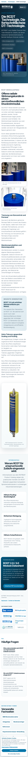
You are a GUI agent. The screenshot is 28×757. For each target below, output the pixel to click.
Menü (22, 7)
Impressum (4, 600)
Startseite (3, 1)
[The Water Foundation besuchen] (7, 627)
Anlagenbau (6, 722)
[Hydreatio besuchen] (20, 610)
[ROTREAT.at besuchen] (20, 616)
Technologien (11, 1)
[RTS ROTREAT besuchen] (7, 621)
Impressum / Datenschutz (10, 747)
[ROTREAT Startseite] (7, 7)
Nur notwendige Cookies (14, 753)
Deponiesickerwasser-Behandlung (13, 731)
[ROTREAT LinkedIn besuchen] (7, 610)
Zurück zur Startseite (14, 600)
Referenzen (6, 726)
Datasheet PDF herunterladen (14, 586)
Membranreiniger (18, 722)
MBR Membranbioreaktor (10, 717)
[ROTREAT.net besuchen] (7, 616)
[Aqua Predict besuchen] (20, 621)
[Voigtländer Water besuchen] (20, 627)
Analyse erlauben (14, 750)
